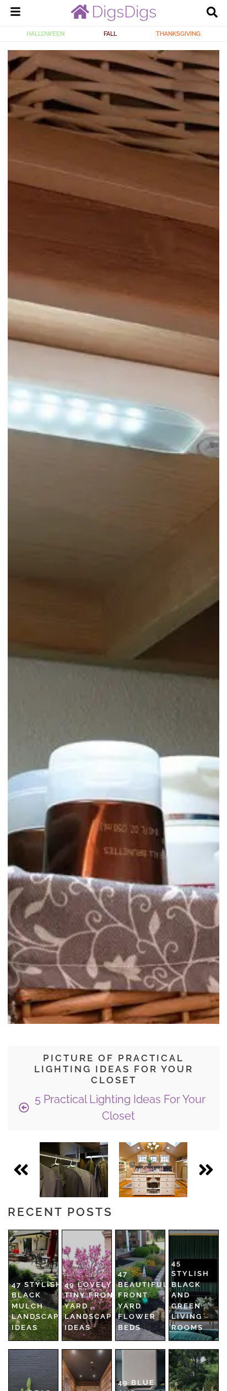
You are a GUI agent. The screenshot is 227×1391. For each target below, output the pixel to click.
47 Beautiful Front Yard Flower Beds (143, 1300)
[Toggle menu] (15, 13)
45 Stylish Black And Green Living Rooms (190, 1295)
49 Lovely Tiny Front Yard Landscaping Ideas (96, 1306)
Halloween (45, 33)
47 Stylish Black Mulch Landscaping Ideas (43, 1306)
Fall (110, 33)
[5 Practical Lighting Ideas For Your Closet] (74, 1169)
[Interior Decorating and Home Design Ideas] (113, 18)
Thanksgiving (178, 33)
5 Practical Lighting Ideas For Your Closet (119, 1107)
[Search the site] (212, 13)
